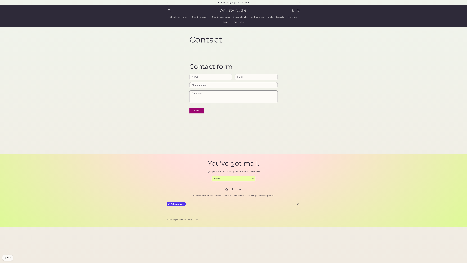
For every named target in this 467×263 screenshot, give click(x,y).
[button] (169, 10)
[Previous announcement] (167, 2)
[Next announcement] (299, 2)
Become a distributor (203, 196)
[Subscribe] (252, 178)
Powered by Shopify (191, 220)
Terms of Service (223, 196)
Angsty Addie (178, 220)
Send (196, 110)
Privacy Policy (239, 196)
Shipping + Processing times (261, 196)
